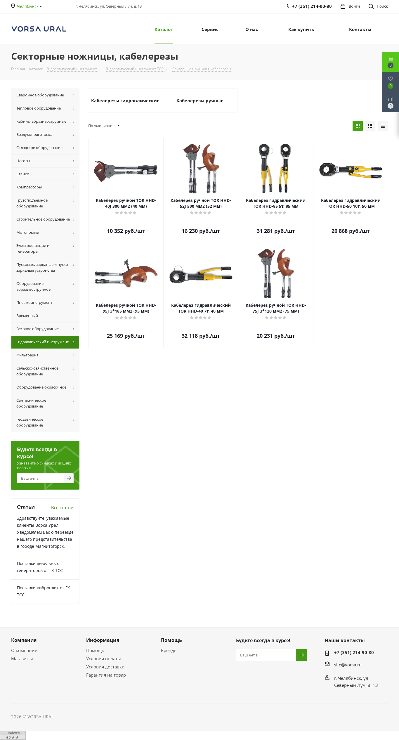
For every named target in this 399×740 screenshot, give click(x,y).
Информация (102, 640)
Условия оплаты (103, 658)
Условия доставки (105, 667)
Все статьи (62, 507)
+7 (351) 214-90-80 (354, 652)
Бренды (169, 650)
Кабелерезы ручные (199, 100)
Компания (24, 640)
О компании (24, 650)
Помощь (95, 650)
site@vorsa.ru (348, 665)
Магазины (22, 658)
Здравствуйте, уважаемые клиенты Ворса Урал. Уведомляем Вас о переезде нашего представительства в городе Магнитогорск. (45, 532)
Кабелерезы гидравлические (125, 100)
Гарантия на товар (106, 675)
